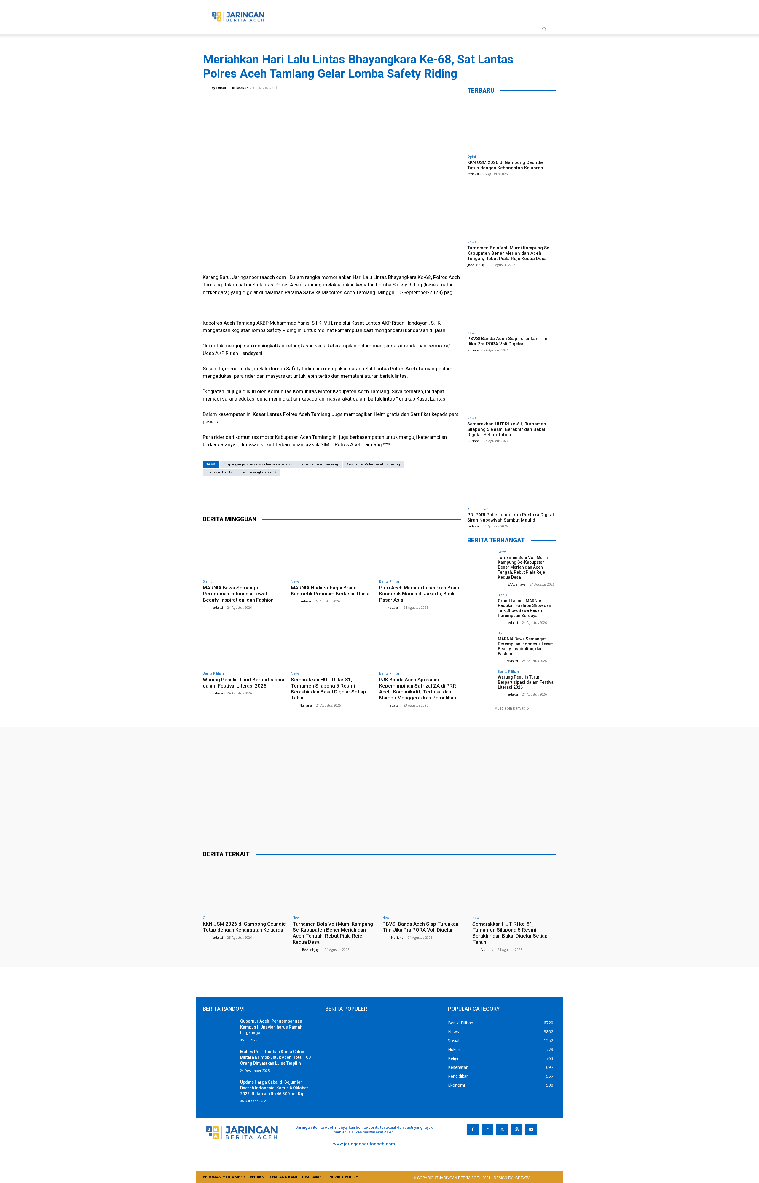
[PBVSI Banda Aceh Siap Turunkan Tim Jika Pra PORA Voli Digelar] (511, 301)
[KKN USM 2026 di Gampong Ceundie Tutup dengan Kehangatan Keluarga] (511, 125)
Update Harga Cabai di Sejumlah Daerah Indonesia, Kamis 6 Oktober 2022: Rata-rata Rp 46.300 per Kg (274, 1088)
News (295, 581)
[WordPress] (516, 1129)
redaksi (217, 607)
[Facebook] (310, 495)
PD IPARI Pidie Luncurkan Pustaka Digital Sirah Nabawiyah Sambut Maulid (510, 517)
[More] (381, 495)
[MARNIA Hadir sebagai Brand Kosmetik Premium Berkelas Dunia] (332, 552)
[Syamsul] (207, 88)
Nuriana (305, 705)
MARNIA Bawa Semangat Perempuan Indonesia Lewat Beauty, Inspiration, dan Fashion (238, 594)
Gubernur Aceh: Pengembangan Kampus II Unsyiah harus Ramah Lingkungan (271, 1027)
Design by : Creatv (512, 1177)
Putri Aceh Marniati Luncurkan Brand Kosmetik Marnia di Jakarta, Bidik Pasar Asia (420, 594)
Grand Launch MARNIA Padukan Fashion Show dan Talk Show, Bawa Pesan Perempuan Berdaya (524, 608)
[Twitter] (328, 495)
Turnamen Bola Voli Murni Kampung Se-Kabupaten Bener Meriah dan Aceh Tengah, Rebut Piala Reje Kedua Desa (509, 253)
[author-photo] (207, 607)
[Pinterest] (345, 495)
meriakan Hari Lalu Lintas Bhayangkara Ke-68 (241, 472)
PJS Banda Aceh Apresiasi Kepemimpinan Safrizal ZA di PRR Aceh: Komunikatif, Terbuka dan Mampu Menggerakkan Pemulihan (417, 689)
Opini (471, 156)
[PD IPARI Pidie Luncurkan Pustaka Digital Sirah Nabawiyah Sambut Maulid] (511, 477)
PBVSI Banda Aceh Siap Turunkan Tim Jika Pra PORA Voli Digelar (507, 341)
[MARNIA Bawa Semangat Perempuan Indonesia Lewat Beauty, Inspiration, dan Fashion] (244, 552)
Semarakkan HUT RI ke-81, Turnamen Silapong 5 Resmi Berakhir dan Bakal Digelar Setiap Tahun (328, 689)
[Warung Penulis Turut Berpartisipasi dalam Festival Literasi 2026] (244, 644)
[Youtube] (531, 1129)
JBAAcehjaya (477, 264)
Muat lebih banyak (510, 708)
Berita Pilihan (389, 581)
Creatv (480, 1148)
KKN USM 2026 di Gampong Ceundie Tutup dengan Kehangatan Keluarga (505, 165)
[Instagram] (487, 1129)
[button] (544, 29)
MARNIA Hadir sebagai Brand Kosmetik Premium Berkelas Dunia (330, 591)
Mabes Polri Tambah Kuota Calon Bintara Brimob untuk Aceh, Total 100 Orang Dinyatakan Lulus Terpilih (275, 1057)
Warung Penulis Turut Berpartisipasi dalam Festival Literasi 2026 (243, 682)
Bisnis (207, 581)
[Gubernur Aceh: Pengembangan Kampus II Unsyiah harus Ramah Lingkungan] (219, 1029)
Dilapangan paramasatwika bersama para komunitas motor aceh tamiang (280, 464)
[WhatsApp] (363, 495)
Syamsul (218, 87)
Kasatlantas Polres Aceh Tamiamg (373, 464)
